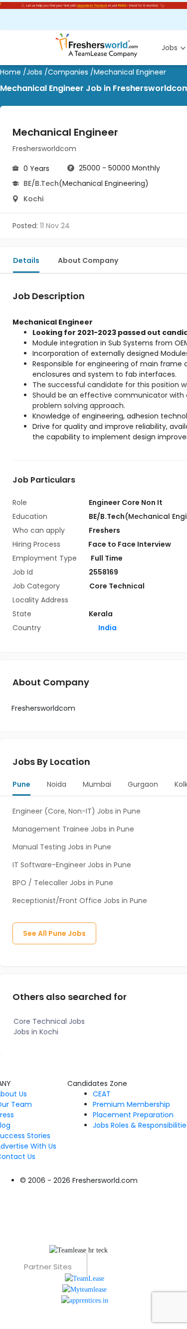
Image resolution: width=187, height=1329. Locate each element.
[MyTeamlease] (84, 1289)
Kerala (101, 614)
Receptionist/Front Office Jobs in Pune (79, 901)
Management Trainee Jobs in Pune (73, 829)
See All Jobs (54, 933)
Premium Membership (131, 1104)
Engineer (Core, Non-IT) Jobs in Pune (76, 811)
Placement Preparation (133, 1115)
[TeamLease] (84, 1277)
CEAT (102, 1094)
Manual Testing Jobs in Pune (61, 847)
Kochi (33, 199)
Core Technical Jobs (49, 1021)
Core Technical (117, 586)
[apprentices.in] (84, 1300)
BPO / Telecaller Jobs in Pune (62, 883)
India (107, 628)
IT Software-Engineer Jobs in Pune (71, 865)
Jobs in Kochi (35, 1032)
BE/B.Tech (41, 183)
